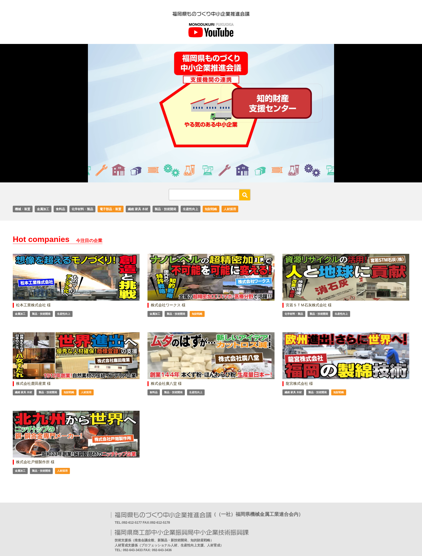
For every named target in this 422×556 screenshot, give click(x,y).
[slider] (206, 179)
